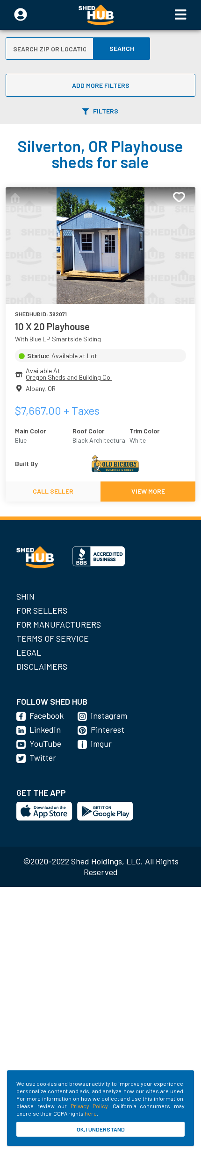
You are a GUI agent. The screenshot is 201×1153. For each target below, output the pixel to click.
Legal (28, 652)
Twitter (42, 757)
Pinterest (107, 729)
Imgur (101, 743)
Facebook (46, 715)
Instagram (109, 715)
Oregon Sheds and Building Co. (69, 377)
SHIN (25, 596)
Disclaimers (41, 666)
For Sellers (41, 610)
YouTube (45, 743)
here (91, 1113)
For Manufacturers (58, 624)
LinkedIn (45, 729)
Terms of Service (52, 638)
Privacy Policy (89, 1106)
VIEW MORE (148, 491)
